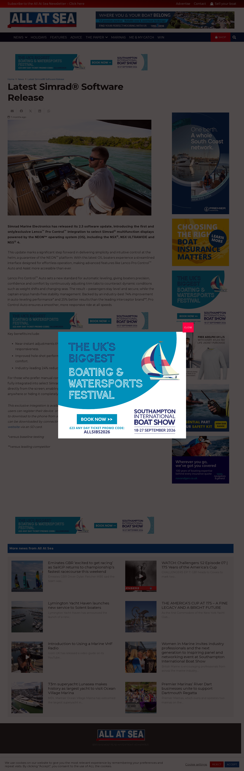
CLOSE (188, 327)
